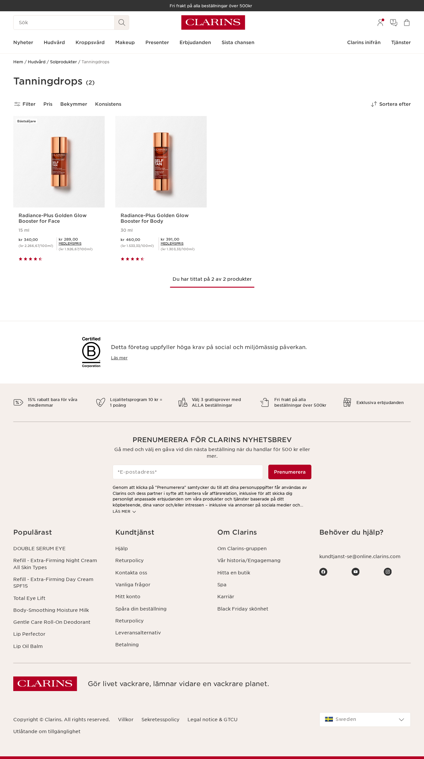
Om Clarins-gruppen (242, 548)
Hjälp (121, 548)
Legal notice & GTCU (212, 719)
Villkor (125, 719)
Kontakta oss (131, 572)
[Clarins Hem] (213, 22)
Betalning (127, 644)
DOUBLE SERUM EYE (39, 548)
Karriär (225, 596)
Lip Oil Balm (28, 646)
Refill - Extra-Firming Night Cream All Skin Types (55, 564)
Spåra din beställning (141, 609)
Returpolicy (129, 560)
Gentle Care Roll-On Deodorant (51, 622)
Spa (222, 584)
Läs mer (119, 357)
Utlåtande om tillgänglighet (46, 731)
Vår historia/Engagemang (249, 560)
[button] (59, 532)
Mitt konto (127, 596)
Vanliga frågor (132, 584)
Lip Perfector (29, 634)
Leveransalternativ (138, 632)
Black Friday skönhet (242, 609)
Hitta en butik (233, 572)
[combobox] (365, 719)
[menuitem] (380, 23)
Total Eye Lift (29, 598)
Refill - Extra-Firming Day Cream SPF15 (53, 583)
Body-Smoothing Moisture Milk (51, 610)
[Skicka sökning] (122, 22)
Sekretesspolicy (160, 719)
